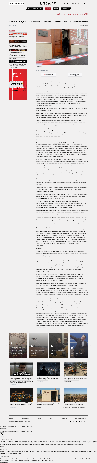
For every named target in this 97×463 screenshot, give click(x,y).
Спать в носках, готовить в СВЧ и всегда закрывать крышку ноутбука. (21, 404)
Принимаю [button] (3, 430)
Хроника (39, 8)
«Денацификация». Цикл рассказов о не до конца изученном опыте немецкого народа (17, 65)
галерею (44, 203)
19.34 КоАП (43, 253)
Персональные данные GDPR (81, 418)
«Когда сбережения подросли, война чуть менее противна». (48, 405)
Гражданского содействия (51, 194)
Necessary (4, 448)
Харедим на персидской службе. (47, 378)
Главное (30, 8)
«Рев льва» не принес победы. (75, 379)
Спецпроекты (65, 8)
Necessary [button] (2, 446)
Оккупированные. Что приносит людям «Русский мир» (16, 37)
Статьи (48, 8)
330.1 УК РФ (45, 257)
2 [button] (48, 359)
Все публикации (25, 418)
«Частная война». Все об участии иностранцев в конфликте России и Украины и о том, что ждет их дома (18, 45)
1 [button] (46, 359)
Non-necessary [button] (4, 455)
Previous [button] (7, 345)
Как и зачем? (3, 428)
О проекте (11, 418)
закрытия (42, 283)
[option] (18, 345)
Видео (56, 8)
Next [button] (90, 345)
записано (56, 143)
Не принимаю (9, 430)
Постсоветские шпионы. (21, 379)
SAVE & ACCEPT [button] (4, 462)
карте (46, 198)
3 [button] (50, 359)
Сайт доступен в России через (72, 14)
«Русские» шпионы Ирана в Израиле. (75, 405)
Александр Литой (84, 25)
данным (61, 283)
